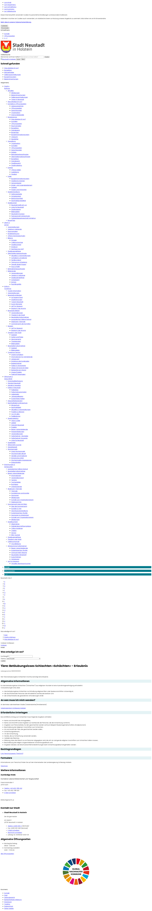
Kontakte (14, 121)
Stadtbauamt (16, 163)
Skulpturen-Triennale (18, 322)
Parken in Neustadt (14, 388)
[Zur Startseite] (23, 52)
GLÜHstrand (15, 559)
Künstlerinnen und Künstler (20, 493)
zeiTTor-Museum (17, 306)
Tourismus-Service (14, 352)
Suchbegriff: (5, 656)
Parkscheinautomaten (18, 392)
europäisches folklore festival (21, 319)
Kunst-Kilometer (16, 304)
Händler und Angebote (19, 456)
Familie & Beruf (16, 260)
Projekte (14, 427)
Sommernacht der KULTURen (21, 324)
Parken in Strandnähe (18, 366)
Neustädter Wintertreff (18, 555)
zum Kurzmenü (9, 9)
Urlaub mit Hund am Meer (19, 368)
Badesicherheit (16, 363)
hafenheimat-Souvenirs (19, 438)
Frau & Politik (15, 267)
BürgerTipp (15, 132)
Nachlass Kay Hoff (17, 249)
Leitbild (13, 423)
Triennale (14, 491)
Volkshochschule (17, 242)
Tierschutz (4, 766)
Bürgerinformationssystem (20, 135)
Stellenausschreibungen (12, 75)
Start (5, 635)
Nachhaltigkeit (16, 407)
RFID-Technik (15, 535)
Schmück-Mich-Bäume (19, 553)
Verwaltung (12, 141)
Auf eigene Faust (17, 297)
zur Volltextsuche (10, 11)
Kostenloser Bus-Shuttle (19, 513)
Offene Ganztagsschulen (16, 236)
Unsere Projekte (16, 372)
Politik (9, 176)
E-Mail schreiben (10, 793)
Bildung (10, 238)
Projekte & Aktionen (17, 412)
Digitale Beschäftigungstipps (21, 526)
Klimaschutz (15, 405)
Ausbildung (15, 172)
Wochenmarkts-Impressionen (21, 460)
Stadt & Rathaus (9, 637)
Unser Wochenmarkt (18, 451)
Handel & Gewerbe (14, 385)
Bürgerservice (12, 117)
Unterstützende (16, 487)
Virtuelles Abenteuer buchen (21, 564)
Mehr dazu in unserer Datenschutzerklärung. (16, 22)
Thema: (3, 659)
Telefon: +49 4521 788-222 (13, 788)
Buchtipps (14, 484)
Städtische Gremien (18, 181)
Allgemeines (15, 524)
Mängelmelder (9, 72)
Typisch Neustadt (17, 302)
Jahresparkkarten (17, 396)
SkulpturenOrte (16, 502)
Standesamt (15, 130)
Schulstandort (16, 196)
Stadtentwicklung (14, 192)
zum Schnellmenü (10, 7)
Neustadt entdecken (15, 295)
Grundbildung (16, 544)
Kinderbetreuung (13, 234)
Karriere (13, 152)
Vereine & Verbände (15, 229)
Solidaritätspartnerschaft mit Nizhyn (23, 218)
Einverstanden (5, 28)
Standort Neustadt (14, 383)
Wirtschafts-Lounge (14, 445)
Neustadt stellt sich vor (19, 205)
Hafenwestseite (16, 194)
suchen (3, 661)
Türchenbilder (16, 482)
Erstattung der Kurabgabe (20, 361)
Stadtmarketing (16, 165)
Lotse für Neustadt (17, 207)
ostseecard (15, 359)
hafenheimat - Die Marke (19, 436)
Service (13, 533)
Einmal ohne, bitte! (17, 458)
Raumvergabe (16, 126)
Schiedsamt (15, 280)
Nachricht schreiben (15, 833)
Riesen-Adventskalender (19, 429)
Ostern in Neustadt (17, 99)
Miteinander (12, 271)
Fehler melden (9, 908)
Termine (14, 480)
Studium (14, 174)
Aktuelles (11, 91)
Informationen (16, 476)
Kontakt (7, 34)
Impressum (8, 902)
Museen (10, 326)
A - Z (5, 38)
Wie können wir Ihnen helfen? (10, 57)
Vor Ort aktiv (15, 414)
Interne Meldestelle (17, 115)
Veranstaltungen (13, 227)
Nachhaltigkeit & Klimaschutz (17, 403)
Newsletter (14, 139)
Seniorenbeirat (16, 183)
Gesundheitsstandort (15, 401)
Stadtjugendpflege (14, 251)
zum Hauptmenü (10, 5)
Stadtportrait (12, 203)
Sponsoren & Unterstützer (20, 515)
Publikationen (15, 416)
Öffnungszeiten (9, 36)
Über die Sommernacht (19, 506)
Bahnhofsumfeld (17, 198)
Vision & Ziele (15, 421)
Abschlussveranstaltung (19, 511)
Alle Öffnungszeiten (7, 854)
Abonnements (16, 339)
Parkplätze (14, 390)
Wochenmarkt (12, 449)
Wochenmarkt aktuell (18, 454)
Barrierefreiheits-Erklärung (13, 900)
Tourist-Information (14, 291)
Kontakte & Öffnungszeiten (17, 104)
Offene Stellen (16, 170)
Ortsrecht (14, 137)
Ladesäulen (15, 394)
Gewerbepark (12, 447)
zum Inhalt (7, 2)
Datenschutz (8, 906)
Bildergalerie (15, 212)
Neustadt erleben (14, 311)
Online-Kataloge (17, 528)
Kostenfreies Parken (18, 399)
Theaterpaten (16, 341)
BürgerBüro (8, 70)
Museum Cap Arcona (18, 308)
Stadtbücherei (16, 245)
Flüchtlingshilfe (16, 284)
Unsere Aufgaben (17, 355)
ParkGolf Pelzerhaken (18, 374)
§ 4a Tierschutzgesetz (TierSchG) (12, 754)
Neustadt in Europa (17, 214)
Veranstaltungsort (17, 478)
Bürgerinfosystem (10, 77)
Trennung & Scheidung (19, 262)
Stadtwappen (16, 209)
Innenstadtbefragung (15, 381)
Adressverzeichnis (17, 106)
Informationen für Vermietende (21, 357)
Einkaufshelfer (16, 462)
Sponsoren (15, 495)
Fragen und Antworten (19, 190)
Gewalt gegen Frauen (18, 264)
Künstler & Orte (16, 509)
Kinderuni (14, 247)
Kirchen (13, 282)
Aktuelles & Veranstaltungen (21, 256)
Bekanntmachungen (11, 79)
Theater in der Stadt (18, 315)
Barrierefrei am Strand (18, 370)
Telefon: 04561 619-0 (15, 826)
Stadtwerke (11, 443)
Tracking (7, 904)
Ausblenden (4, 25)
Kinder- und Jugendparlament (21, 185)
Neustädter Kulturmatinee (20, 317)
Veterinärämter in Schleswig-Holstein (13, 708)
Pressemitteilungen (17, 432)
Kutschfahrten (16, 557)
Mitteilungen (15, 93)
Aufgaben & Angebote (19, 258)
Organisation (15, 113)
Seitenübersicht (9, 897)
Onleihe (13, 531)
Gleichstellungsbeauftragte (20, 157)
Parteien (14, 187)
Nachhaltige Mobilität (18, 201)
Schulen (14, 240)
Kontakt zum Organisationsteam (22, 500)
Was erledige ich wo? (11, 68)
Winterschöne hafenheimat (17, 546)
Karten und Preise (17, 337)
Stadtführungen (16, 300)
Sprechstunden (16, 110)
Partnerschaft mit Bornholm (20, 216)
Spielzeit (14, 335)
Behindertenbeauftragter (19, 154)
